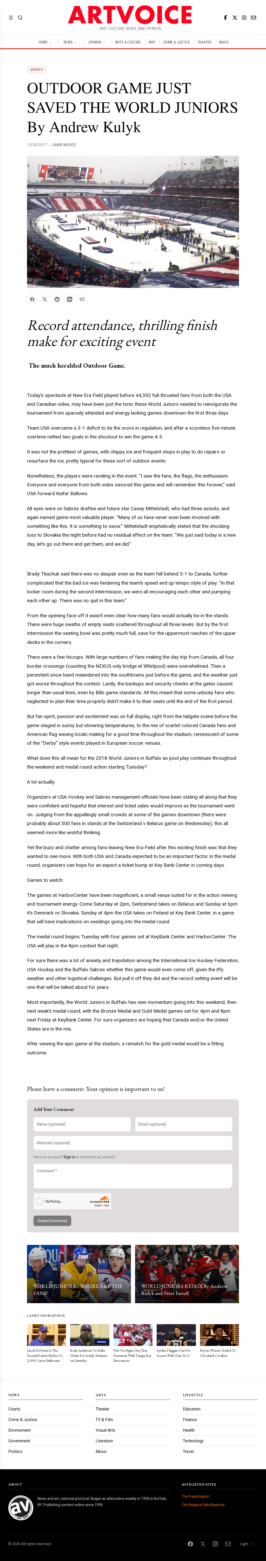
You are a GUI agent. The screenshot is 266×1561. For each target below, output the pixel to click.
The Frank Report (196, 1496)
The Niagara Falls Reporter (203, 1505)
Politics (15, 1451)
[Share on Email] (82, 299)
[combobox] (247, 1544)
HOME (43, 42)
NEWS (68, 42)
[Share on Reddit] (57, 299)
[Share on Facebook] (32, 299)
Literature (104, 1440)
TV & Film (104, 1419)
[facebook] (225, 17)
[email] (253, 17)
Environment (19, 1430)
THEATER (204, 42)
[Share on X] (44, 299)
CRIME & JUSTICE (176, 42)
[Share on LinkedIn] (69, 299)
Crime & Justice (22, 1419)
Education (192, 1409)
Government (19, 1440)
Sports (36, 70)
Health (189, 1430)
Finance (190, 1419)
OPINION (95, 42)
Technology (193, 1440)
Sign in (69, 1157)
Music (101, 1451)
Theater (102, 1409)
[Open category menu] (11, 17)
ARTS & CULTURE (128, 42)
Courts (14, 1409)
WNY (152, 42)
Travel (188, 1451)
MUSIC (224, 42)
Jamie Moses (64, 145)
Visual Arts (105, 1430)
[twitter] (235, 17)
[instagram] (244, 17)
